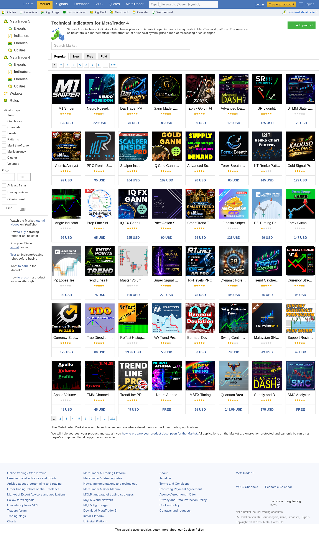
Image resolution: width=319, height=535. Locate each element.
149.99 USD (233, 409)
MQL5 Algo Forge (95, 505)
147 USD (300, 237)
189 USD (166, 180)
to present (24, 277)
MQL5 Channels (247, 487)
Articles (11, 12)
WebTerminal (164, 12)
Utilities (20, 50)
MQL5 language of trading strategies (108, 494)
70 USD (133, 123)
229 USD (99, 123)
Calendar (142, 12)
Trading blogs (16, 516)
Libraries (21, 43)
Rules (14, 100)
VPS (99, 4)
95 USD (99, 180)
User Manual (101, 489)
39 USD (200, 123)
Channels (13, 127)
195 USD (133, 237)
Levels (11, 133)
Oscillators (14, 121)
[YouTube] (259, 502)
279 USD (166, 295)
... (105, 65)
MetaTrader (134, 4)
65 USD (233, 180)
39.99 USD (133, 352)
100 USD (133, 295)
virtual (14, 247)
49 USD (267, 352)
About (164, 473)
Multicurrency (16, 151)
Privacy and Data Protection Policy (183, 500)
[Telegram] (245, 502)
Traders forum (17, 510)
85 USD (166, 123)
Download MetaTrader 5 (302, 12)
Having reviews (17, 192)
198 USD (233, 295)
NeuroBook (122, 12)
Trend (11, 115)
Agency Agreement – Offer (178, 494)
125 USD (66, 123)
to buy (21, 232)
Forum (28, 4)
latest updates (102, 478)
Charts (11, 521)
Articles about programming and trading (34, 483)
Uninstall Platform (95, 521)
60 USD (99, 352)
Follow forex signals (20, 500)
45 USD (66, 409)
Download (100, 510)
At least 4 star (16, 185)
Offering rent (16, 199)
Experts (20, 28)
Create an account (281, 4)
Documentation (76, 12)
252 (113, 65)
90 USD (166, 237)
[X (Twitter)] (252, 502)
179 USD (300, 123)
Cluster (12, 157)
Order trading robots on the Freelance (33, 489)
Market (44, 4)
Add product (304, 25)
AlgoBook (101, 12)
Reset (23, 208)
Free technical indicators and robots (31, 478)
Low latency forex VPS (22, 505)
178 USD (233, 123)
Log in (259, 4)
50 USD (200, 352)
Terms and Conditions (174, 483)
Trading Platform (104, 473)
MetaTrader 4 (20, 57)
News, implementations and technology (110, 483)
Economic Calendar (278, 487)
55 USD (166, 352)
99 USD (66, 180)
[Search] (186, 46)
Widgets (16, 93)
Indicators (21, 36)
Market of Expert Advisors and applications (36, 494)
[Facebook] (238, 502)
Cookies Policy (169, 505)
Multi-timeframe (18, 145)
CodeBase (30, 12)
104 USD (133, 180)
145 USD (267, 180)
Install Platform (93, 516)
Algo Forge (52, 12)
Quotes (114, 4)
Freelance (81, 4)
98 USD (200, 180)
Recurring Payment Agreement (181, 489)
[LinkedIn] (266, 502)
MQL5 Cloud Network (98, 500)
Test (13, 254)
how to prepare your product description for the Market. (160, 433)
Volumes (13, 163)
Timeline (165, 478)
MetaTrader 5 (20, 21)
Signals (62, 4)
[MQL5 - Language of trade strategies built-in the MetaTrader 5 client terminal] (10, 4)
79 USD (233, 352)
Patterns (13, 139)
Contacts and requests (175, 510)
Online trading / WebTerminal (27, 473)
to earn (22, 266)
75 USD (99, 295)
